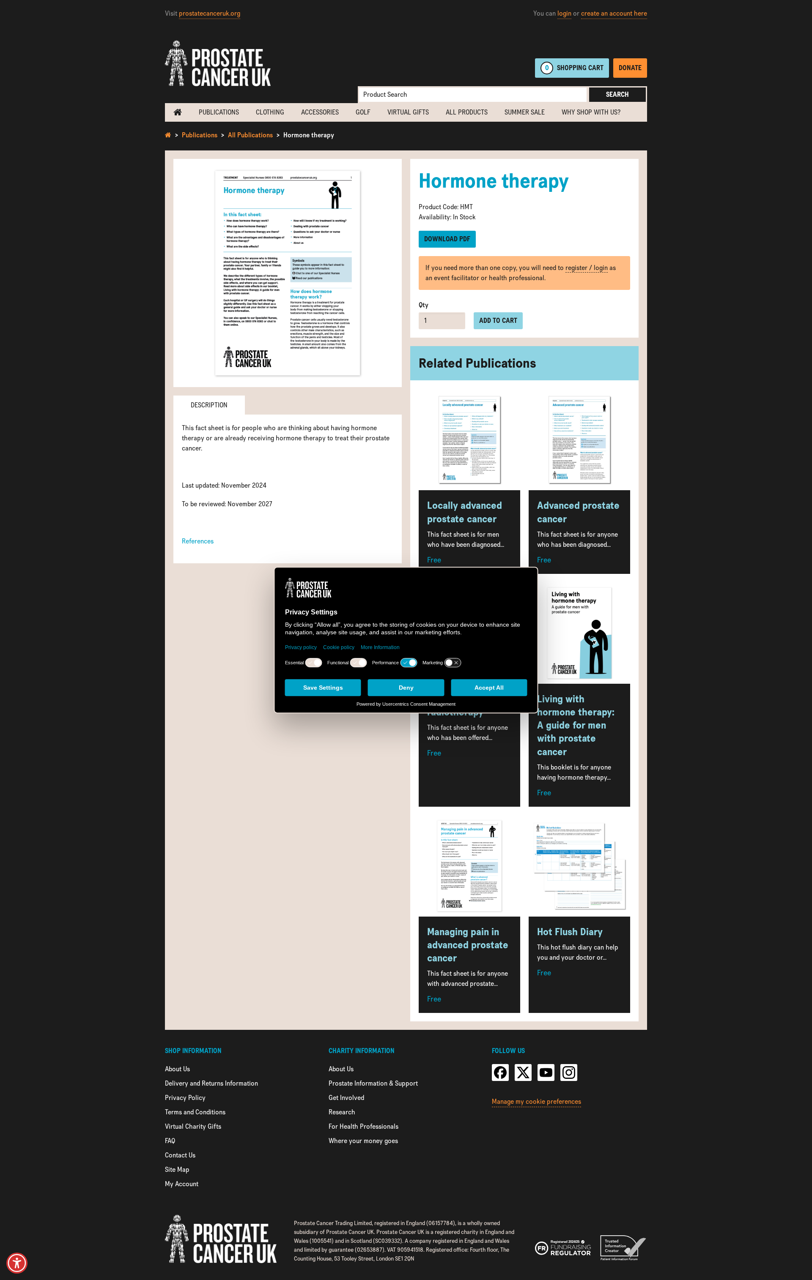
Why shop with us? (591, 112)
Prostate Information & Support (373, 1083)
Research (342, 1112)
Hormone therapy (308, 135)
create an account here (614, 13)
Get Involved (346, 1097)
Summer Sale (525, 112)
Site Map (177, 1169)
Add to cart (498, 320)
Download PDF (447, 239)
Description (209, 405)
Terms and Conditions (195, 1112)
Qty (423, 304)
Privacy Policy (185, 1097)
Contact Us (180, 1155)
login (564, 13)
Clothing (270, 112)
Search (617, 94)
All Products (467, 112)
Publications (219, 112)
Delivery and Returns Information (211, 1083)
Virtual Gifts (408, 112)
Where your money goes (363, 1140)
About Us (177, 1068)
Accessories (320, 112)
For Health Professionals (363, 1126)
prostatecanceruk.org (209, 13)
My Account (181, 1183)
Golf (363, 112)
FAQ (170, 1140)
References (198, 541)
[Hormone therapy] (287, 273)
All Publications (250, 135)
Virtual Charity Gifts (193, 1126)
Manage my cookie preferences (536, 1101)
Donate (630, 67)
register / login (586, 267)
